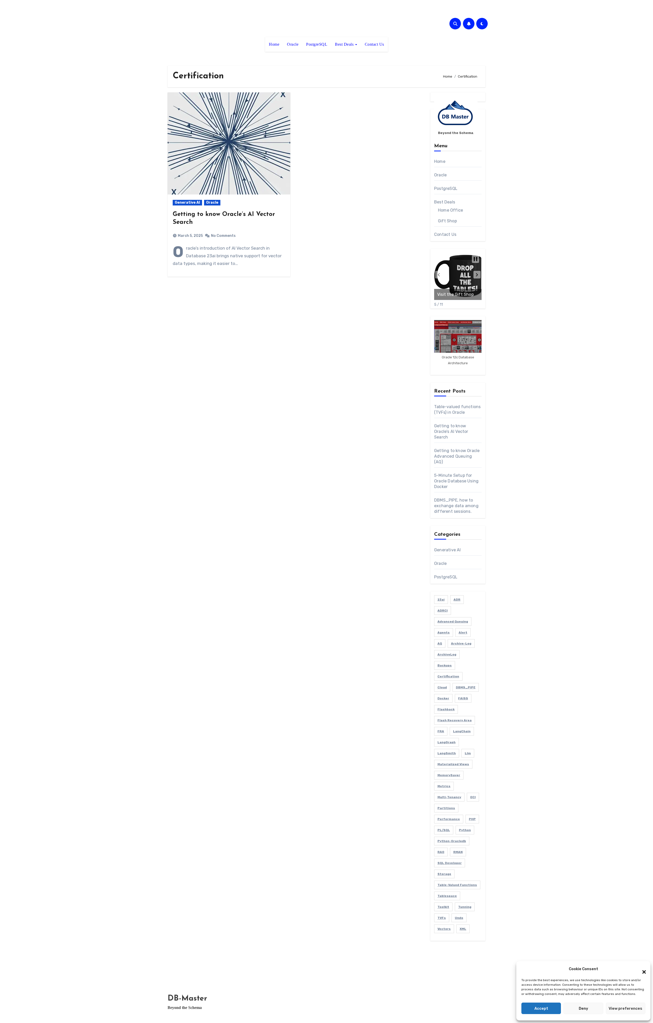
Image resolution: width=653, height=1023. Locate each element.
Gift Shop (447, 220)
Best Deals (345, 44)
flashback (446, 709)
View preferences (625, 1008)
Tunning (464, 907)
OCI (473, 797)
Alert (463, 632)
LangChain (462, 731)
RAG (440, 852)
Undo (459, 918)
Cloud (442, 687)
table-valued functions (457, 885)
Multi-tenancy (449, 797)
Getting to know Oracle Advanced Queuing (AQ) (457, 456)
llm (468, 753)
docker (443, 698)
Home (274, 44)
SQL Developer (449, 863)
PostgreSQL (316, 44)
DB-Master (187, 999)
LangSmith (446, 753)
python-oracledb (451, 841)
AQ (439, 643)
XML (463, 929)
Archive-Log (461, 643)
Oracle (292, 44)
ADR (457, 599)
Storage (444, 874)
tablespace (447, 896)
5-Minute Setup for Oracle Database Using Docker (456, 481)
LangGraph (446, 742)
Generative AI (187, 202)
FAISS (463, 698)
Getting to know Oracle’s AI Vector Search (451, 431)
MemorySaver (448, 775)
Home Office (450, 210)
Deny (583, 1008)
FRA (440, 731)
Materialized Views (453, 764)
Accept (541, 1008)
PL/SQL (443, 830)
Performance (448, 819)
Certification (448, 676)
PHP (472, 819)
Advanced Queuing (452, 621)
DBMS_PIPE (465, 687)
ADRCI (442, 610)
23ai (441, 599)
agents (443, 632)
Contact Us (374, 44)
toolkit (443, 907)
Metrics (443, 786)
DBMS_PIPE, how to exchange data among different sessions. (456, 506)
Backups (444, 665)
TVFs (441, 918)
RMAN (458, 852)
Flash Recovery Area (454, 720)
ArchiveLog (446, 654)
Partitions (446, 808)
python (465, 830)
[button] (641, 969)
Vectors (444, 929)
